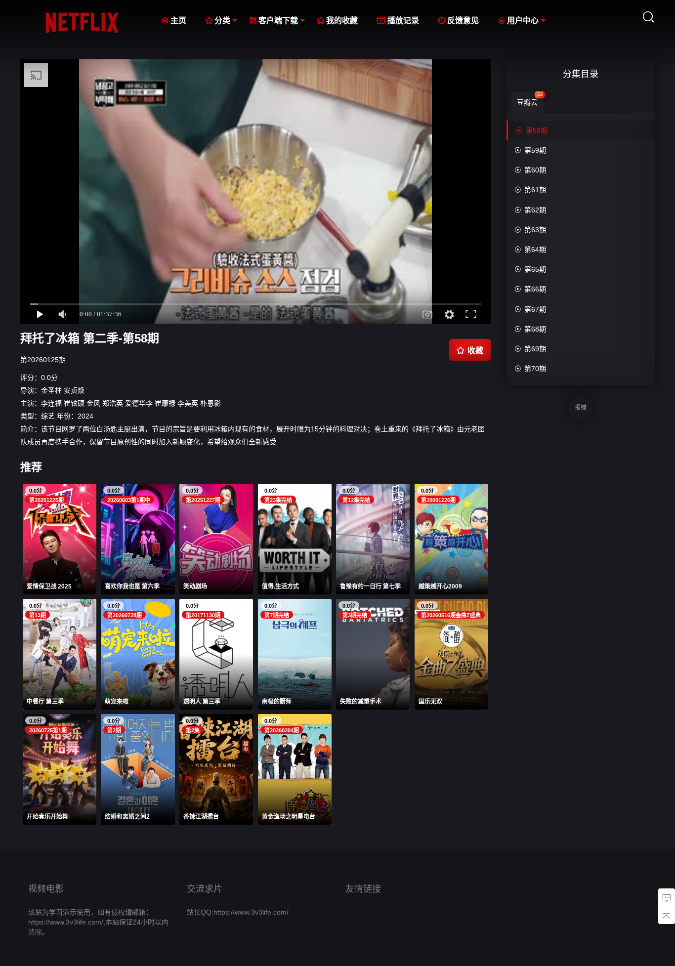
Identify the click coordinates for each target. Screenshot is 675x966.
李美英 (187, 403)
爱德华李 (139, 403)
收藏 (470, 350)
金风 (93, 403)
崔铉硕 (74, 403)
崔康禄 (165, 403)
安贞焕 (74, 390)
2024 (85, 416)
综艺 (48, 416)
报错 (581, 407)
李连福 (51, 403)
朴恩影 (210, 403)
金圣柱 (51, 390)
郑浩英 (112, 403)
